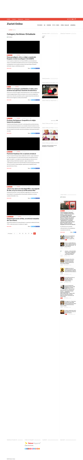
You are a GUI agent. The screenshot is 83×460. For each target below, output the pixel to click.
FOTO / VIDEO (55, 25)
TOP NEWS (39, 25)
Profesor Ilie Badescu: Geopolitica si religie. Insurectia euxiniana (21, 121)
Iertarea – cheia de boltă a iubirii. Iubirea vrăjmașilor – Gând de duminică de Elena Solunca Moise (70, 253)
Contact (14, 19)
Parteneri (27, 19)
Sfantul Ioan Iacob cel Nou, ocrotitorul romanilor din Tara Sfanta (23, 219)
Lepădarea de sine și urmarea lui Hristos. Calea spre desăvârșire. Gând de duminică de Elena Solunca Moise (68, 270)
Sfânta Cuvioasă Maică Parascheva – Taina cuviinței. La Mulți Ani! (69, 237)
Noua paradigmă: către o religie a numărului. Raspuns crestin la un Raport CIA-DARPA (21, 58)
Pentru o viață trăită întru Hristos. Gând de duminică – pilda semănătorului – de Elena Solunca (70, 244)
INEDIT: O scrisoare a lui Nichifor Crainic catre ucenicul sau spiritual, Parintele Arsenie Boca (22, 89)
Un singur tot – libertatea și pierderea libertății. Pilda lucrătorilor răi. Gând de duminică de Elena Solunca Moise (68, 303)
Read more (9, 68)
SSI (44, 25)
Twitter (33, 68)
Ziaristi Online (15, 23)
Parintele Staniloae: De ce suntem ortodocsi (21, 154)
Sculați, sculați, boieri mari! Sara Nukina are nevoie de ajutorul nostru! (70, 311)
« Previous (10, 233)
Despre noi (20, 19)
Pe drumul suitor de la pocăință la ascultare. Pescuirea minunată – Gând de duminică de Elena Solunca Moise (67, 261)
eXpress (18, 55)
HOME (8, 19)
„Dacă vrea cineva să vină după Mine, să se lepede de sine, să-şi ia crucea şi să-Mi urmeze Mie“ (23, 189)
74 (19, 233)
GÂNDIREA (72, 25)
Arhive (9, 86)
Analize (63, 210)
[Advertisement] (41, 8)
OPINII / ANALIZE (65, 25)
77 (28, 233)
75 (22, 233)
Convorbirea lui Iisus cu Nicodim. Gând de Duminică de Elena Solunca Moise (70, 279)
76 (25, 233)
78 (31, 233)
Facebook (37, 68)
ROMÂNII (49, 25)
